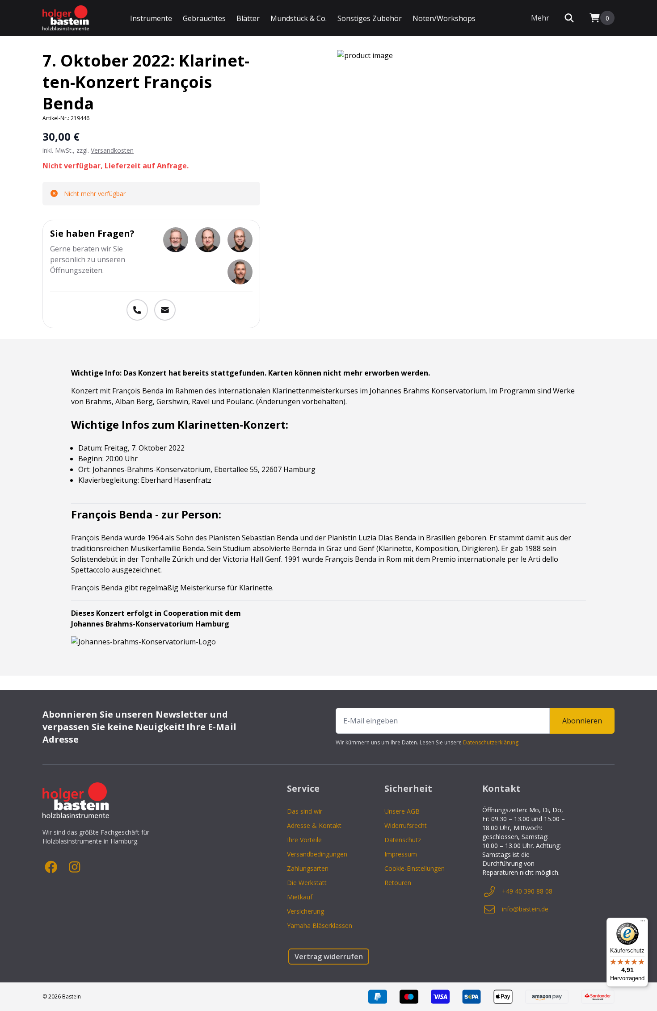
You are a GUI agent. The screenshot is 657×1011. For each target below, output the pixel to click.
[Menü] (642, 923)
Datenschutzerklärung (490, 742)
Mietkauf (299, 897)
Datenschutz (402, 840)
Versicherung (305, 911)
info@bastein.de (525, 909)
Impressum (400, 854)
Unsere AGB (402, 811)
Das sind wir (304, 811)
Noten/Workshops (444, 18)
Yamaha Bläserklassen (319, 925)
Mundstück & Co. (298, 18)
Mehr (540, 18)
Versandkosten (112, 150)
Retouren (397, 882)
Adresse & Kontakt (314, 825)
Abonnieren (582, 721)
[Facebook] (51, 867)
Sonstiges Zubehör (369, 18)
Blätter (248, 18)
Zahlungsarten (307, 868)
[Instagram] (75, 867)
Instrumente (151, 18)
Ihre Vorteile (304, 840)
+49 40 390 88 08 (527, 891)
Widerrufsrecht (405, 825)
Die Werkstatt (307, 882)
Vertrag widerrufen (329, 956)
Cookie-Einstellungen (414, 868)
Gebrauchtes (204, 18)
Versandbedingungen (317, 854)
